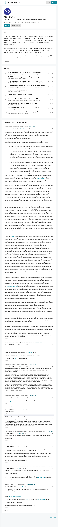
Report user (53, 517)
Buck (24, 82)
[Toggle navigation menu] (2, 2)
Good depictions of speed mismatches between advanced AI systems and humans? (26, 431)
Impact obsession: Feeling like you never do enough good (19, 342)
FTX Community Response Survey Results (15, 407)
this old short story (36, 437)
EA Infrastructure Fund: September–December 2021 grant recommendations (29, 81)
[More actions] (52, 73)
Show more (6, 61)
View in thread (32, 126)
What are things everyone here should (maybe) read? (22, 107)
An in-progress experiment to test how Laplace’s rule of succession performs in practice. (27, 466)
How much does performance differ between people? (23, 112)
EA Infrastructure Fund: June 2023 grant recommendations (24, 72)
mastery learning (41, 499)
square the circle (41, 477)
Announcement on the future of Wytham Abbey (16, 126)
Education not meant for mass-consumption (16, 484)
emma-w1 (15, 78)
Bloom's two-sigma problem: (15, 496)
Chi (32, 87)
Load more (6, 116)
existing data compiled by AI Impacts (28, 472)
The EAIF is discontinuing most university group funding (23, 77)
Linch (9, 74)
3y (15, 344)
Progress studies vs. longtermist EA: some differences (23, 103)
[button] (6, 129)
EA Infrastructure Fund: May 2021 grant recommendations (24, 98)
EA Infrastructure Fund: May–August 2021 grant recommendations (26, 85)
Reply (6, 338)
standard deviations (18, 501)
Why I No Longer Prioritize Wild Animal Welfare (16, 444)
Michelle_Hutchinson (15, 74)
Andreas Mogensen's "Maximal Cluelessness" (16, 364)
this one (31, 352)
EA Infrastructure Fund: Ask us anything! (20, 94)
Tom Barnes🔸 (29, 74)
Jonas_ (9, 95)
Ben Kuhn (26, 100)
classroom (42, 501)
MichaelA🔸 (28, 87)
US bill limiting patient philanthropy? (18, 90)
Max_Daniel (22, 74)
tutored (26, 499)
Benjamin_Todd (16, 113)
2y (14, 128)
